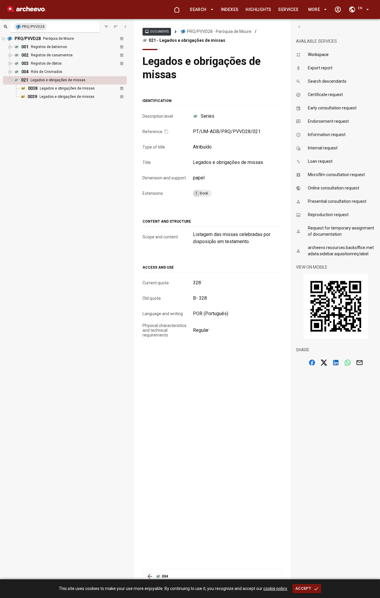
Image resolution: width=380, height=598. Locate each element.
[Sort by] (106, 26)
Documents (157, 31)
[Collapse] (125, 26)
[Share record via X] (324, 363)
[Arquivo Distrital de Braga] (26, 10)
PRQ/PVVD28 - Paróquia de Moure (219, 31)
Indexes (230, 9)
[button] (200, 9)
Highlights (258, 9)
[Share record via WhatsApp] (348, 363)
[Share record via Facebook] (312, 363)
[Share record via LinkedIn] (336, 363)
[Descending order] (116, 26)
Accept (303, 588)
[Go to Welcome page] (177, 9)
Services (288, 9)
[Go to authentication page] (338, 9)
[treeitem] (71, 88)
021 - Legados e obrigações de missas (187, 40)
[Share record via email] (359, 363)
